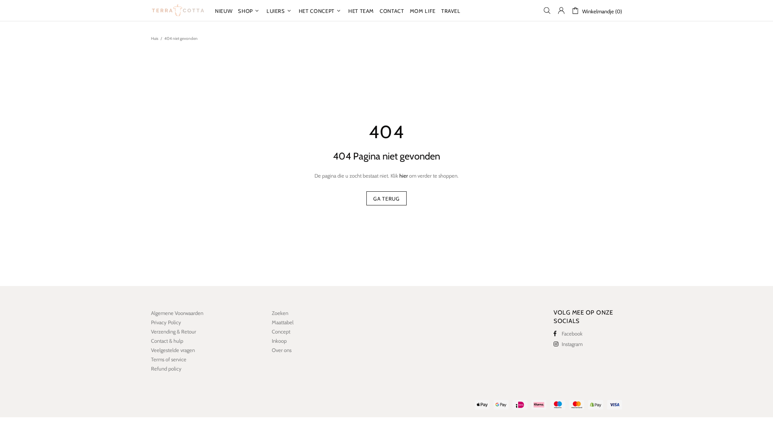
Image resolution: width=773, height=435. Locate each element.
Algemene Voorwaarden (177, 313)
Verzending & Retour (173, 331)
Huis (154, 38)
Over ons (281, 350)
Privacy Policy (166, 322)
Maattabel (282, 322)
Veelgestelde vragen (173, 350)
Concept (281, 331)
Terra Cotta (178, 10)
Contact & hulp (167, 341)
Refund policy (166, 368)
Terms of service (168, 359)
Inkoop (279, 341)
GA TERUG (386, 198)
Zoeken (280, 313)
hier (403, 175)
